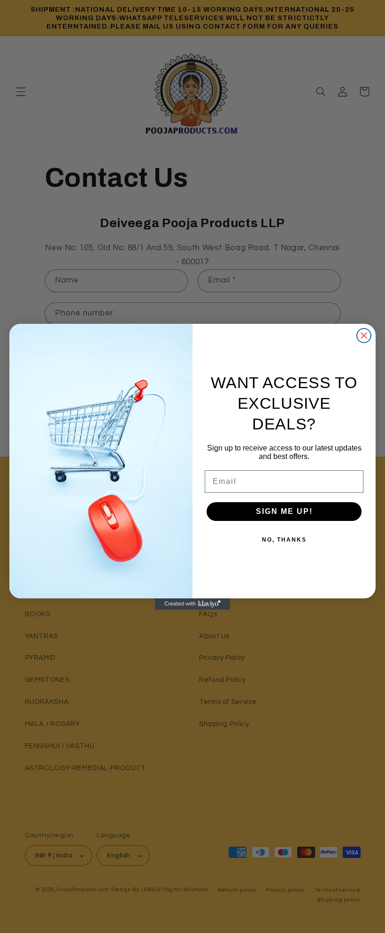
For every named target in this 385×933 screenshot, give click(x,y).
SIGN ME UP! (284, 511)
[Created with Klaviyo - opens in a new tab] (192, 604)
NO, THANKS (284, 539)
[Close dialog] (364, 336)
